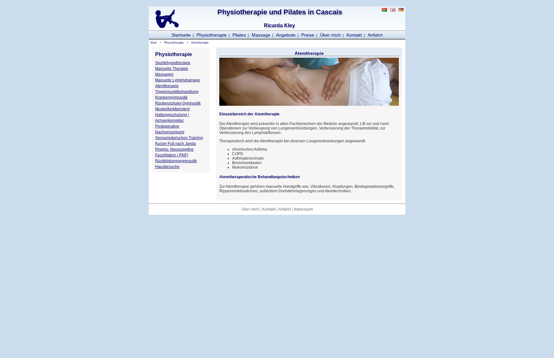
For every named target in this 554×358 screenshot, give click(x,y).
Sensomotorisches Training (179, 138)
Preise (307, 34)
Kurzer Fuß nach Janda (175, 143)
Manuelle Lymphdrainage (177, 80)
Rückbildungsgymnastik (176, 161)
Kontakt (354, 34)
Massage (261, 34)
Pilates (239, 34)
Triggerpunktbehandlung (176, 91)
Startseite (181, 34)
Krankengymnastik (171, 97)
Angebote (286, 34)
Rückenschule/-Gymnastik (178, 103)
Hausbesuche (167, 166)
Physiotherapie (212, 34)
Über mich (330, 34)
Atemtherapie (200, 42)
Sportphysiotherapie (172, 63)
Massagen (164, 74)
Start (153, 42)
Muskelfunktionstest (172, 109)
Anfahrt (375, 34)
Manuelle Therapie (171, 68)
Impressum (303, 209)
